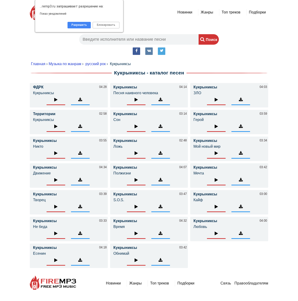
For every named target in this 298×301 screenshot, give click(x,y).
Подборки (257, 12)
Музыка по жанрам (65, 64)
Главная (38, 64)
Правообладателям (251, 283)
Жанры (207, 12)
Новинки (184, 12)
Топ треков (231, 12)
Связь (225, 283)
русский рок (95, 64)
